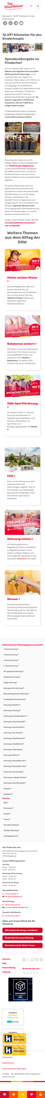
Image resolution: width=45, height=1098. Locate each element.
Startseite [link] (6, 16)
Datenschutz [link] (8, 1063)
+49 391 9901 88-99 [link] (12, 905)
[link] (40, 1094)
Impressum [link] (7, 1057)
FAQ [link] (4, 963)
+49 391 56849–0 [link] (11, 894)
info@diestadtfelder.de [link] (13, 896)
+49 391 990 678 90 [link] (12, 916)
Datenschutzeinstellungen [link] (14, 1068)
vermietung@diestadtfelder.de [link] (16, 907)
